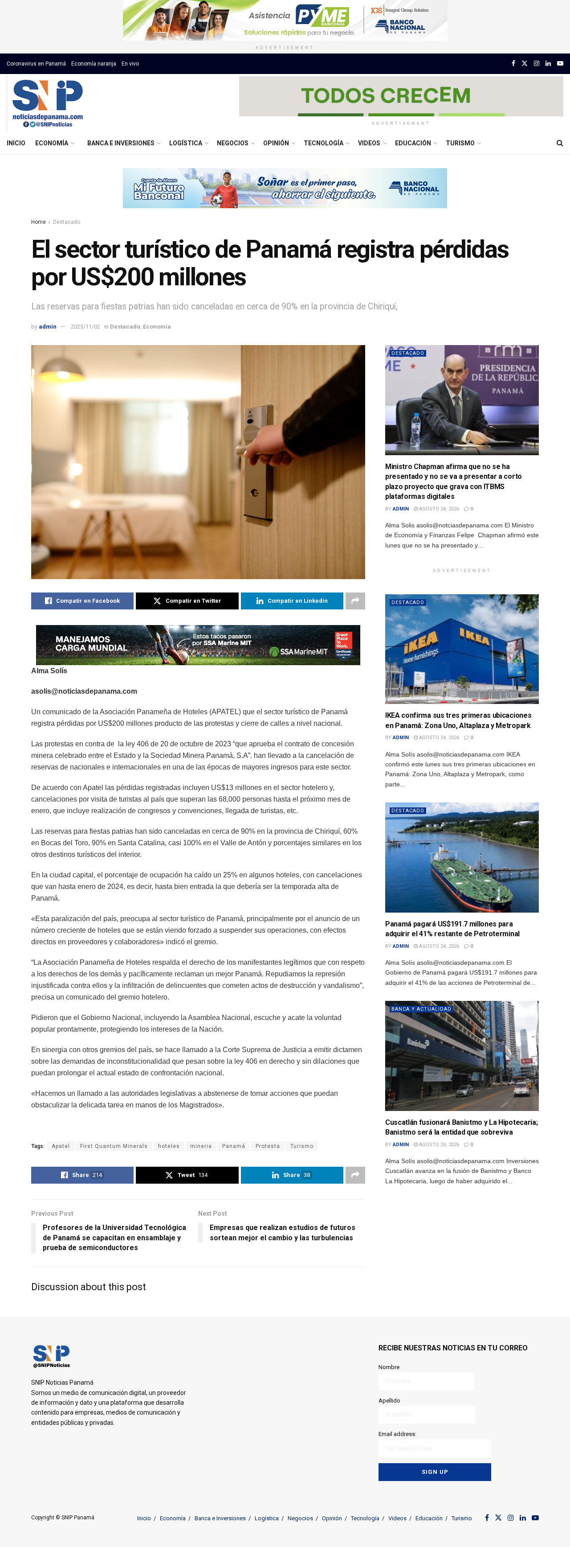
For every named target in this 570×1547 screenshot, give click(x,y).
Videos (369, 143)
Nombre (389, 1367)
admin (48, 326)
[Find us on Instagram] (536, 63)
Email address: (397, 1434)
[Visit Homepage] (47, 103)
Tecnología (323, 143)
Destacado (66, 222)
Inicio (16, 143)
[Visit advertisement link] (285, 20)
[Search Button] (560, 143)
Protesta (268, 1146)
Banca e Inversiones (121, 143)
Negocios (232, 143)
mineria (201, 1146)
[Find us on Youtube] (560, 63)
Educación (413, 143)
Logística (185, 143)
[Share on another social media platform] (355, 600)
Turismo (460, 143)
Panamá (233, 1146)
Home (38, 222)
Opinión (276, 143)
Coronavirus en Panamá (36, 64)
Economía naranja (93, 64)
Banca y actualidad (421, 1009)
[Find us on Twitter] (524, 63)
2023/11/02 (85, 326)
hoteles (169, 1146)
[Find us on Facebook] (513, 63)
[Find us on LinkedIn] (548, 63)
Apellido (389, 1400)
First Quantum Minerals (114, 1146)
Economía (51, 143)
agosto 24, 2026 (438, 509)
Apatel (61, 1146)
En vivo (130, 64)
